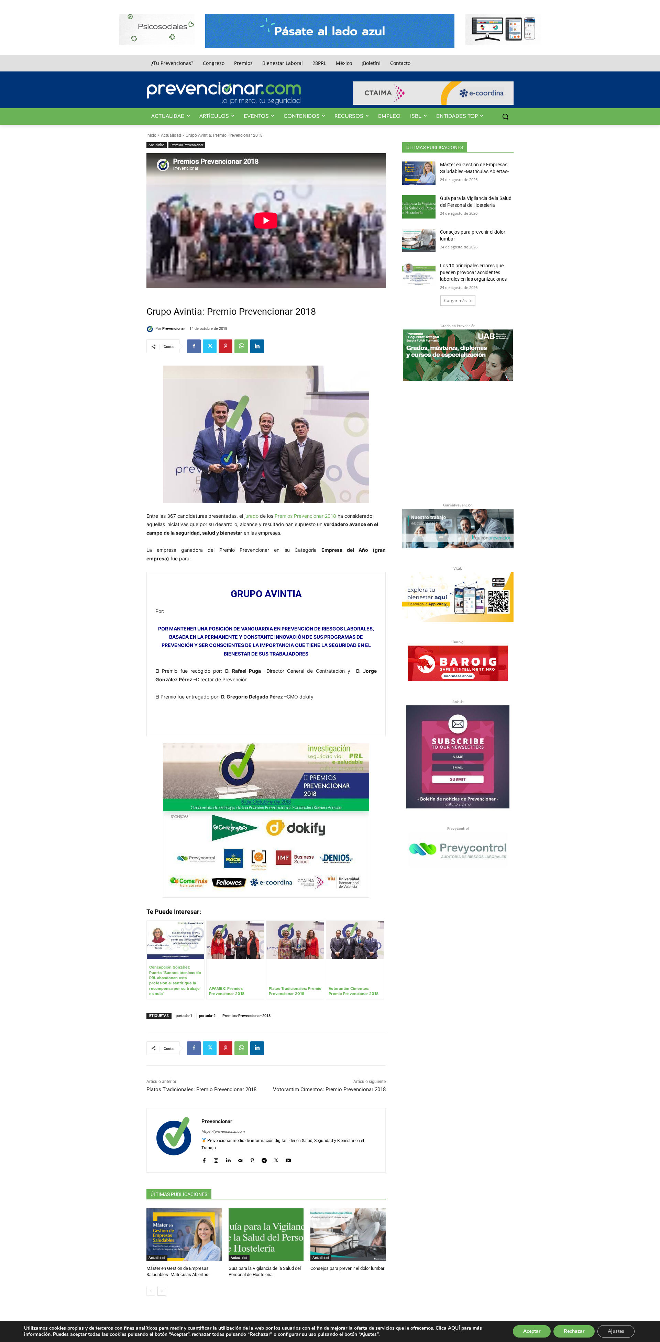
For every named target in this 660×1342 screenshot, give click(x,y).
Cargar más (455, 300)
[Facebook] (194, 346)
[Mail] (240, 1159)
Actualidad (171, 135)
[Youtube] (288, 1159)
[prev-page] (150, 1291)
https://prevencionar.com (223, 1131)
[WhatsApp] (241, 346)
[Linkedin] (257, 346)
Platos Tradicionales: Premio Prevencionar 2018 (201, 1089)
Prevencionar (173, 328)
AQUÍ (454, 1328)
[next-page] (161, 1291)
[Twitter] (210, 346)
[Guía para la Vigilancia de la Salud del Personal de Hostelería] (266, 1234)
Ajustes (616, 1331)
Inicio (151, 135)
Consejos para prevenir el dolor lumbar (347, 1268)
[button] (505, 116)
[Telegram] (264, 1159)
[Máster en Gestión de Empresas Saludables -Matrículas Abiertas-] (184, 1234)
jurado (251, 516)
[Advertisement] (457, 440)
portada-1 (184, 1016)
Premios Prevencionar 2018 (305, 516)
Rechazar (574, 1331)
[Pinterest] (225, 346)
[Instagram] (216, 1159)
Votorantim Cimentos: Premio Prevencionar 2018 (329, 1089)
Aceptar (531, 1331)
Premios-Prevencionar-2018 (246, 1016)
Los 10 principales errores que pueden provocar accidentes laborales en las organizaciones (473, 272)
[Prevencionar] (223, 93)
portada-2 (207, 1016)
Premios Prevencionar (186, 145)
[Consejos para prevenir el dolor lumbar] (348, 1234)
